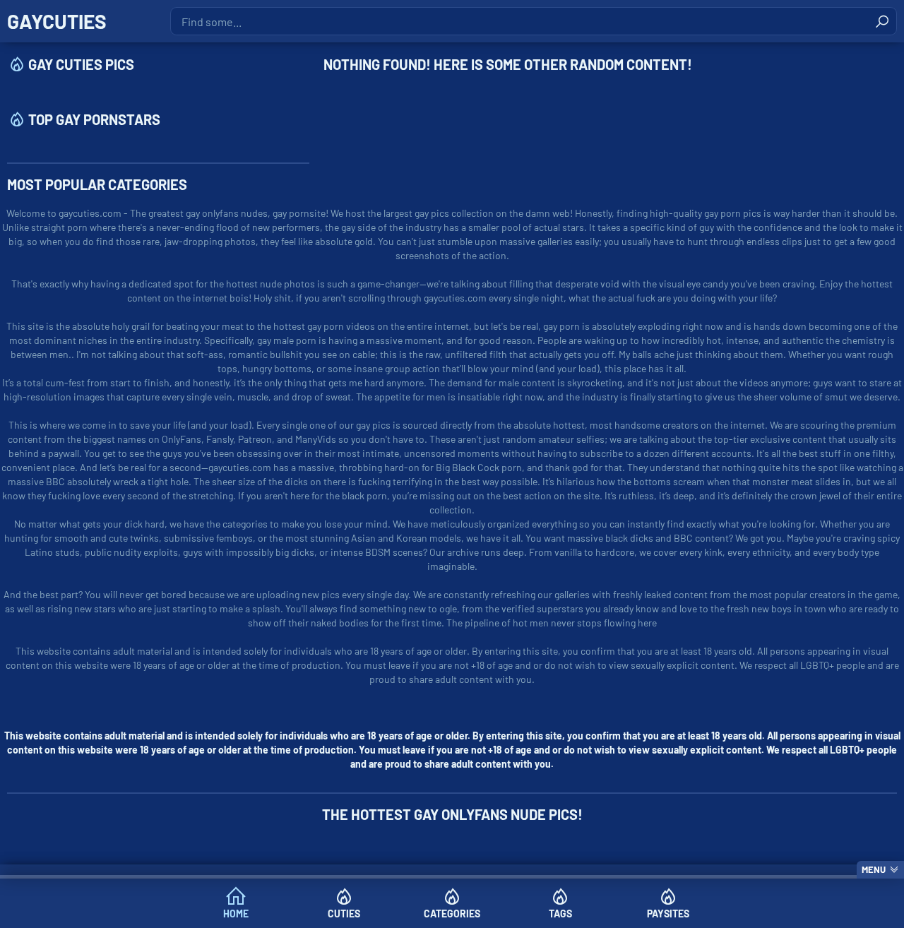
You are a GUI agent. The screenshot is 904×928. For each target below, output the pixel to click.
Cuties (344, 914)
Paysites (668, 914)
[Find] (882, 21)
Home (236, 914)
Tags (560, 914)
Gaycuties (57, 21)
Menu (874, 869)
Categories (452, 914)
